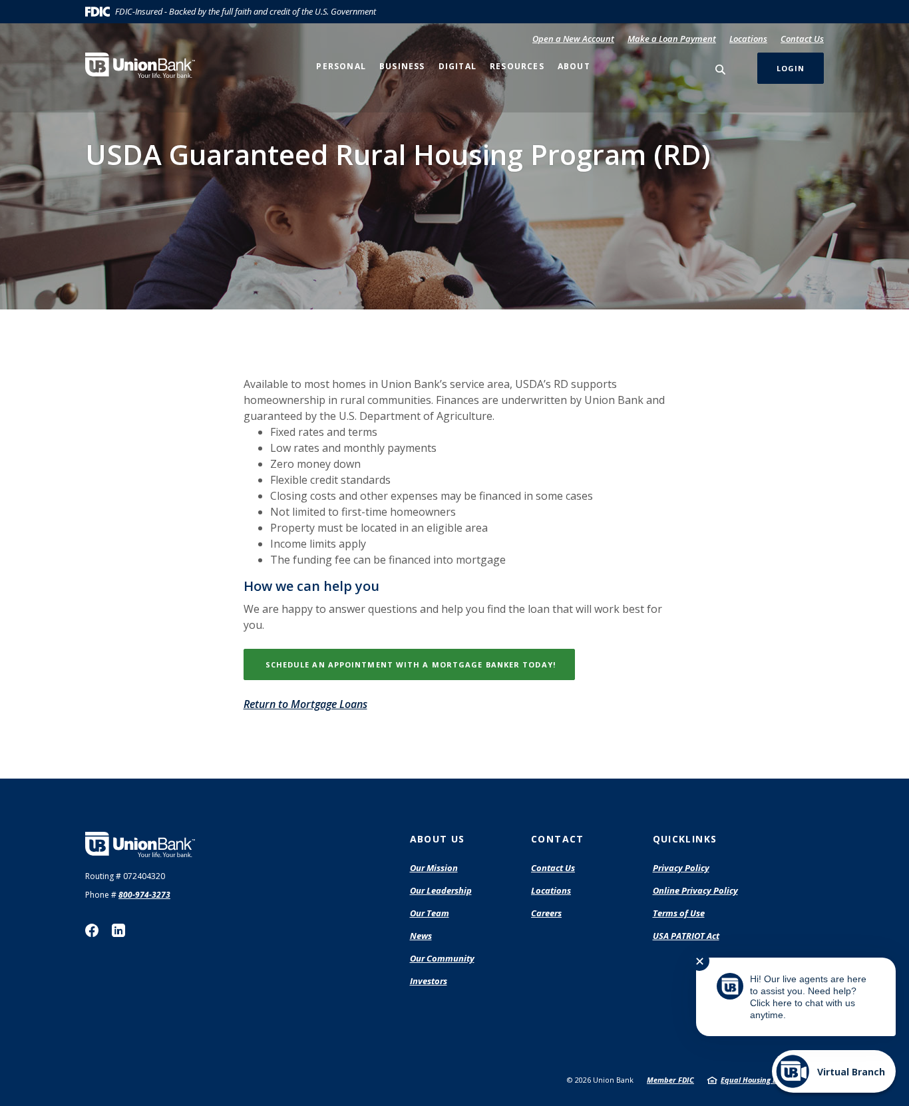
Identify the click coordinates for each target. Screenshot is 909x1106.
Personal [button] (341, 66)
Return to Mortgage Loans (305, 704)
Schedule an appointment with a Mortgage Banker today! (419, 664)
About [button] (574, 66)
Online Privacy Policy (695, 891)
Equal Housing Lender (759, 1080)
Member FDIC (670, 1080)
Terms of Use (679, 913)
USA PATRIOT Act (686, 936)
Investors (428, 981)
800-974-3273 (144, 894)
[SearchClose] (720, 69)
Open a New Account (573, 39)
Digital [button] (457, 66)
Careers (546, 913)
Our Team (429, 913)
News (421, 936)
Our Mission (434, 868)
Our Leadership (441, 890)
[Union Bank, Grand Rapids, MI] (140, 65)
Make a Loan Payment (672, 39)
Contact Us (802, 39)
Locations (748, 39)
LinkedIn (118, 930)
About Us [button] (437, 838)
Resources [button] (517, 66)
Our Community (442, 958)
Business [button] (402, 66)
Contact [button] (557, 838)
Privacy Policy (681, 868)
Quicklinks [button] (685, 838)
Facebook (91, 930)
